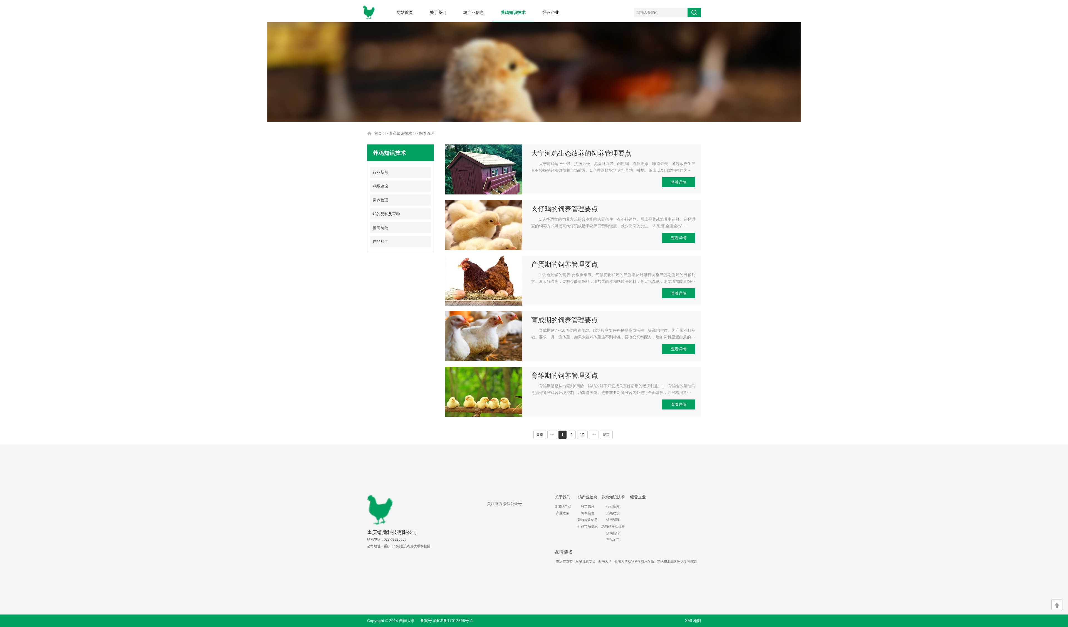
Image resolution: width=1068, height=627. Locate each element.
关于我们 (438, 12)
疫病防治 (380, 228)
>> (594, 435)
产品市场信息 (588, 526)
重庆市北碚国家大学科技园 (677, 561)
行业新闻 (380, 172)
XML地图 (693, 620)
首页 (378, 133)
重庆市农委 (564, 561)
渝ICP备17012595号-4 (453, 620)
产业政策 (562, 513)
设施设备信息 (588, 520)
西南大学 (605, 561)
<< (552, 435)
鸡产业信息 (473, 12)
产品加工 (380, 241)
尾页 (606, 435)
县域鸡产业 (562, 506)
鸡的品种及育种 (386, 214)
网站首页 (404, 12)
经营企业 (550, 12)
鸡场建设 (380, 186)
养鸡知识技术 (513, 12)
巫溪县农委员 (585, 561)
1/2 (582, 435)
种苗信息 (587, 506)
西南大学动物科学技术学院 (634, 561)
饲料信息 (587, 513)
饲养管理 (426, 133)
